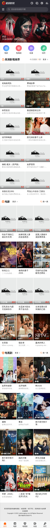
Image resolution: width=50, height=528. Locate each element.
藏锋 (4, 422)
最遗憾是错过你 (34, 110)
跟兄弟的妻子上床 (34, 137)
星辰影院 (7, 508)
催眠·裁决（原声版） (11, 164)
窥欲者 (21, 343)
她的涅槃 (22, 458)
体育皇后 (6, 110)
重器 (20, 422)
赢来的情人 (40, 343)
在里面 (5, 343)
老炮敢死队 (7, 83)
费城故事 (31, 83)
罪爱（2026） (8, 494)
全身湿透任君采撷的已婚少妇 (41, 309)
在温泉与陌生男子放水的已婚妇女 (24, 309)
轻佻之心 (6, 271)
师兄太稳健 (40, 458)
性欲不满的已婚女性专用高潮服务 (8, 237)
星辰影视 (8, 3)
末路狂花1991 (8, 191)
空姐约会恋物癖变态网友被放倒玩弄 (41, 273)
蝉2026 (38, 386)
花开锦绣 (22, 386)
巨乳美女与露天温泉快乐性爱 (8, 309)
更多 (45, 59)
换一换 (44, 202)
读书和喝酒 (7, 137)
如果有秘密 (7, 386)
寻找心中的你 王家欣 (36, 191)
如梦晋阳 (31, 164)
